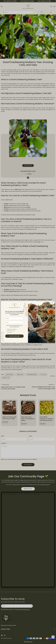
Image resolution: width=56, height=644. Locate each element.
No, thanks (14, 340)
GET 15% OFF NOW (14, 336)
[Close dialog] (53, 302)
